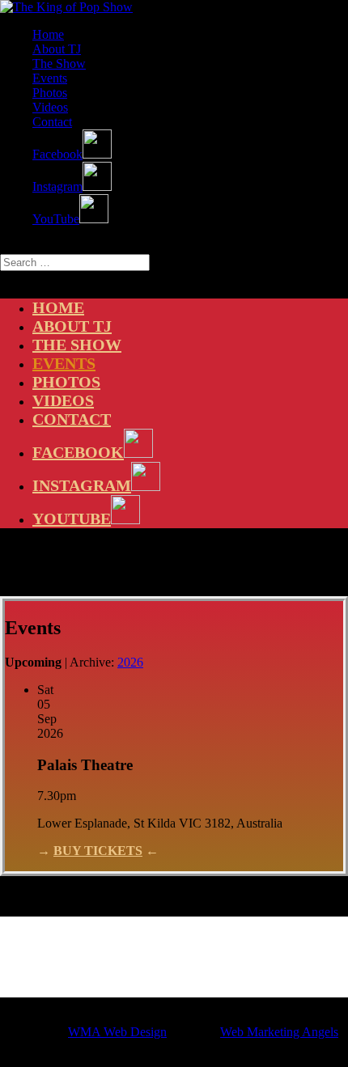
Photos (49, 93)
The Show (59, 63)
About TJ (56, 49)
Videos (50, 107)
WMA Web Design (117, 1032)
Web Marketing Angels (279, 1032)
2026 (130, 662)
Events (49, 78)
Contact (52, 122)
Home (48, 34)
